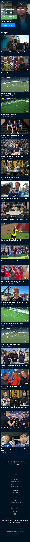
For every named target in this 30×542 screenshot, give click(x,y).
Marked (15, 496)
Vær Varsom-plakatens (15, 519)
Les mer (17, 464)
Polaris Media (17, 522)
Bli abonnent (9, 17)
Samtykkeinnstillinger (15, 528)
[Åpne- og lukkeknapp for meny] (27, 2)
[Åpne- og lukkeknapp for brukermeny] (20, 2)
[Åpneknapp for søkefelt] (23, 2)
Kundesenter (15, 492)
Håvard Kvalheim (15, 486)
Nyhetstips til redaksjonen (15, 502)
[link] (5, 3)
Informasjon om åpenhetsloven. (15, 535)
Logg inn (9, 25)
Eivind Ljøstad (15, 476)
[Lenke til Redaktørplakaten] (15, 513)
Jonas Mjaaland (15, 481)
